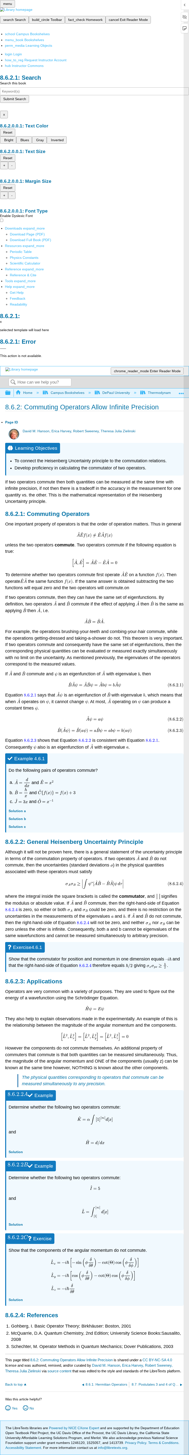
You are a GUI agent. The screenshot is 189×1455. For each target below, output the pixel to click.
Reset (7, 132)
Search (13, 382)
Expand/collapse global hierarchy (11, 393)
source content (59, 1371)
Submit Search (14, 99)
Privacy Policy (135, 1443)
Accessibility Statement (23, 1448)
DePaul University (116, 393)
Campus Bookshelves (67, 393)
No (32, 1408)
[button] (17, 298)
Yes (14, 1408)
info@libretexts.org (112, 1448)
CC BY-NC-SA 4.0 (157, 1360)
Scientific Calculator (25, 263)
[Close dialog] (3, 348)
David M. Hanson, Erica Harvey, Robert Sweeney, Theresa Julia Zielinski (79, 431)
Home (27, 393)
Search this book (13, 83)
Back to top (14, 1384)
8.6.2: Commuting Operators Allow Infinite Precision (71, 1360)
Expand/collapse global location (181, 391)
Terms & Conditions (163, 1443)
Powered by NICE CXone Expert (74, 1428)
